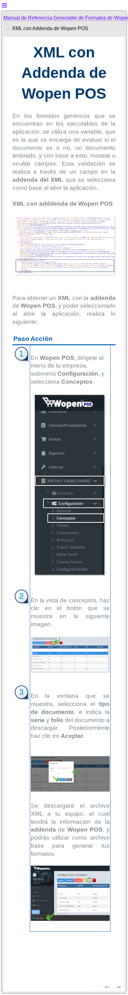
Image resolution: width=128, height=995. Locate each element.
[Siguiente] (118, 985)
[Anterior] (107, 985)
